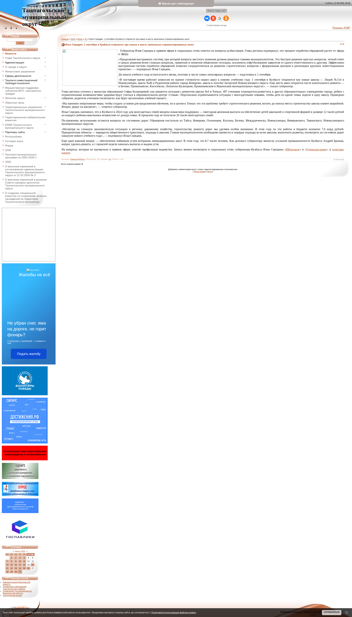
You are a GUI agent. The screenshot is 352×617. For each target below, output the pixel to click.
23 (16, 568)
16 (16, 565)
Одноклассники (316, 149)
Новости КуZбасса (77, 159)
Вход (209, 171)
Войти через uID (216, 10)
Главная (65, 39)
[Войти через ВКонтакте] (207, 18)
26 (28, 568)
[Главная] (6, 29)
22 (11, 568)
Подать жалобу (29, 354)
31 (20, 572)
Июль (79, 39)
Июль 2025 (20, 551)
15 (11, 565)
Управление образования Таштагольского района (14, 587)
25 (24, 568)
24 (20, 568)
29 (11, 572)
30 (16, 572)
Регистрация (200, 171)
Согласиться (332, 612)
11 (24, 561)
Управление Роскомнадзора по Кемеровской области (17, 592)
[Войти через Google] (220, 18)
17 (20, 565)
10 (20, 561)
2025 (73, 39)
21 (7, 568)
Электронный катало (12, 595)
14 (7, 565)
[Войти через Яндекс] (213, 18)
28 (7, 572)
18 (24, 565)
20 (33, 565)
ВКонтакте (293, 149)
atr (110, 159)
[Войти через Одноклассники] (226, 18)
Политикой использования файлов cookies (173, 612)
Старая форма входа (216, 25)
